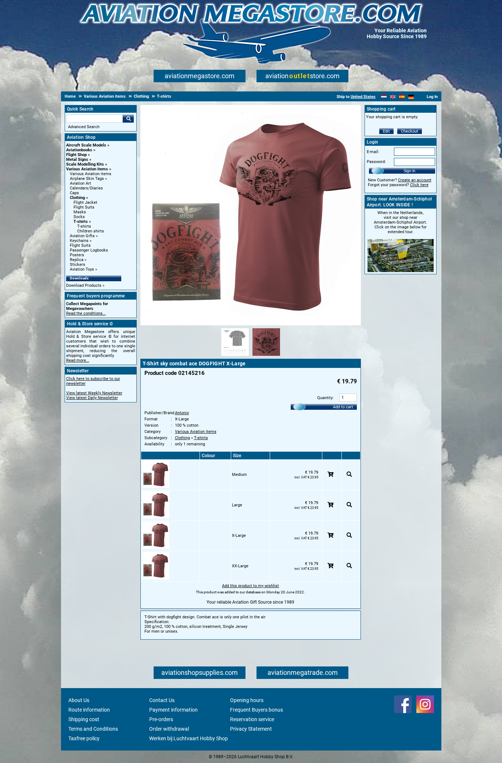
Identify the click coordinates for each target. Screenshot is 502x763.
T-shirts (80, 221)
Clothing (77, 197)
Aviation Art (80, 183)
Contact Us (162, 700)
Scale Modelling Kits (85, 164)
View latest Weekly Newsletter (94, 393)
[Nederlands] (384, 96)
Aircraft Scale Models (86, 145)
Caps (74, 193)
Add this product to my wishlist (250, 585)
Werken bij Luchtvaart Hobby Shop (188, 738)
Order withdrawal (169, 729)
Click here (419, 184)
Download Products (83, 285)
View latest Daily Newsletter (92, 397)
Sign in (409, 171)
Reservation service (252, 719)
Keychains (79, 240)
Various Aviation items (87, 169)
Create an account (414, 180)
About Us (78, 700)
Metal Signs (77, 159)
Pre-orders (161, 719)
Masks (79, 212)
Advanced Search (84, 126)
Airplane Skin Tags (87, 178)
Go (128, 119)
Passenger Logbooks (89, 250)
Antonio (182, 413)
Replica (76, 259)
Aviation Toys (82, 269)
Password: (376, 161)
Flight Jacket (85, 202)
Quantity (325, 397)
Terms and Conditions (93, 729)
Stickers (77, 264)
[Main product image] (250, 323)
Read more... (77, 360)
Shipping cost (83, 719)
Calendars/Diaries (86, 188)
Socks (79, 216)
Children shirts (90, 231)
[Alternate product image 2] (266, 356)
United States (363, 96)
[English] (393, 96)
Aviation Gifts (82, 236)
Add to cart (343, 407)
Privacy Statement (251, 729)
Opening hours (246, 700)
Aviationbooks (79, 150)
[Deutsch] (411, 96)
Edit (386, 131)
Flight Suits (83, 207)
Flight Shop (76, 154)
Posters (77, 255)
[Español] (402, 96)
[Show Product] (349, 474)
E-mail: (373, 151)
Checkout (409, 131)
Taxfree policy (84, 738)
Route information (89, 710)
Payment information (173, 710)
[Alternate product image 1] (235, 356)
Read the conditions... (86, 313)
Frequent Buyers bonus (256, 710)
